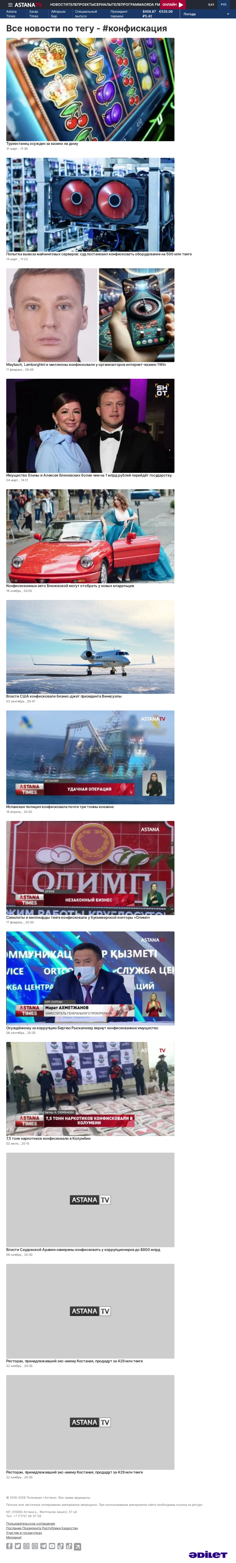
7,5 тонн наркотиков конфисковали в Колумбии (48, 1138)
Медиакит (14, 1537)
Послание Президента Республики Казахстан (42, 1528)
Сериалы (103, 4)
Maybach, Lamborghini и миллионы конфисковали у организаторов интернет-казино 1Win (86, 364)
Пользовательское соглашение (30, 1523)
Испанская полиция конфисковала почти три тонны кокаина (60, 806)
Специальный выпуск (86, 13)
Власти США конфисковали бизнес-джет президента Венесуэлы (64, 696)
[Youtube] (52, 1545)
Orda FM (152, 4)
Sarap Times (33, 13)
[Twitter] (17, 1545)
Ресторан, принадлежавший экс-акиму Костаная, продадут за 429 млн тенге (74, 1361)
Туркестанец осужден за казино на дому (42, 143)
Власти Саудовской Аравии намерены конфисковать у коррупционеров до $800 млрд (83, 1249)
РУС (224, 4)
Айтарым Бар (58, 13)
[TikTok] (60, 1546)
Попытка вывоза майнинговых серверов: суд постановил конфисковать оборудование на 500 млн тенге (99, 254)
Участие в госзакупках (24, 1533)
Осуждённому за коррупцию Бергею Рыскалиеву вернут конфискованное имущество (82, 1028)
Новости (59, 4)
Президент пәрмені (119, 13)
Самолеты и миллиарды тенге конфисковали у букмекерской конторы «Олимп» (78, 917)
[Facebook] (9, 1545)
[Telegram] (43, 1545)
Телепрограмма (128, 4)
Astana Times (11, 13)
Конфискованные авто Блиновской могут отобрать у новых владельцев (70, 585)
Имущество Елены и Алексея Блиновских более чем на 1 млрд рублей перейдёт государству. (89, 475)
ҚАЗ (211, 4)
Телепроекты (81, 4)
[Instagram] (26, 1545)
